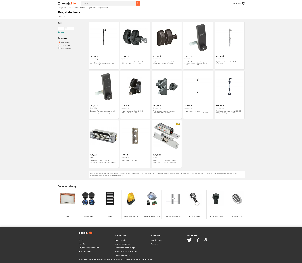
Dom (69, 7)
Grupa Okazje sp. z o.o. (96, 259)
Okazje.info (62, 7)
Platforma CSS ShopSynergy (125, 248)
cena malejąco (66, 48)
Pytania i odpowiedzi (122, 255)
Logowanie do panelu (122, 244)
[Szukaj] (110, 2)
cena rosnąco (65, 45)
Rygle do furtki (103, 7)
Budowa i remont (79, 7)
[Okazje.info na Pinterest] (205, 240)
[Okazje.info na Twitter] (189, 240)
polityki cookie (148, 259)
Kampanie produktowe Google (125, 251)
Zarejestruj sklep (120, 240)
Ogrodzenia (92, 7)
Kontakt (82, 244)
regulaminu (136, 259)
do (66, 29)
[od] (61, 29)
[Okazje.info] (70, 3)
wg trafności (65, 42)
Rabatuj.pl (154, 244)
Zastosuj (61, 32)
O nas (81, 240)
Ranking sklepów (85, 251)
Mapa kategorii (156, 240)
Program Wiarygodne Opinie (89, 248)
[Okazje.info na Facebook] (198, 240)
